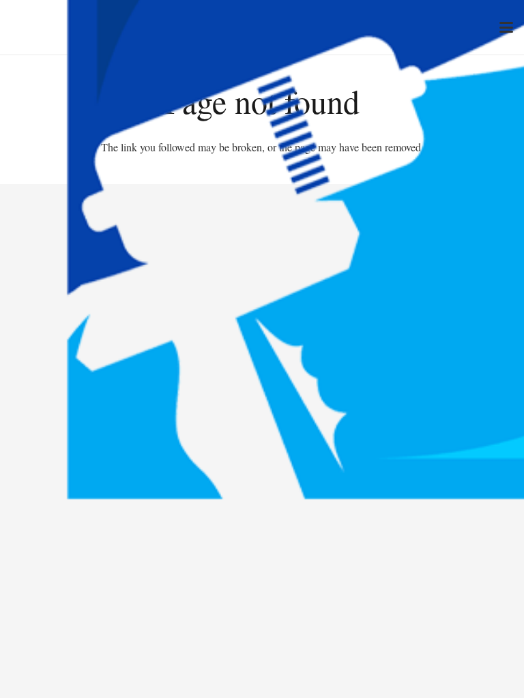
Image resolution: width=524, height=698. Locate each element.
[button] (506, 27)
